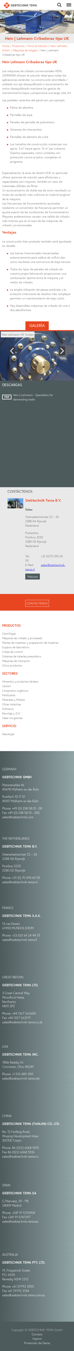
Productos (18, 46)
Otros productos (37, 46)
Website (32, 577)
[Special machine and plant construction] (20, 5)
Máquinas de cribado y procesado (22, 638)
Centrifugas (9, 633)
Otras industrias (11, 704)
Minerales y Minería (13, 700)
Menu (68, 3)
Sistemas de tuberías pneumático (21, 656)
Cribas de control (12, 652)
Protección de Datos (37, 1343)
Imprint (37, 1338)
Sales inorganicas (12, 718)
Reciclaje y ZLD (11, 713)
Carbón (6, 686)
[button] (12, 351)
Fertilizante (8, 695)
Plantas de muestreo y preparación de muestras (30, 642)
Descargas (8, 734)
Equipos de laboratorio (15, 647)
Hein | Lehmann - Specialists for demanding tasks (33, 397)
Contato (37, 1334)
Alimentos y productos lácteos (20, 681)
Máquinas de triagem (25, 50)
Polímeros (8, 709)
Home (5, 46)
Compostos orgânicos (15, 690)
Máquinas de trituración (16, 661)
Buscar (59, 3)
